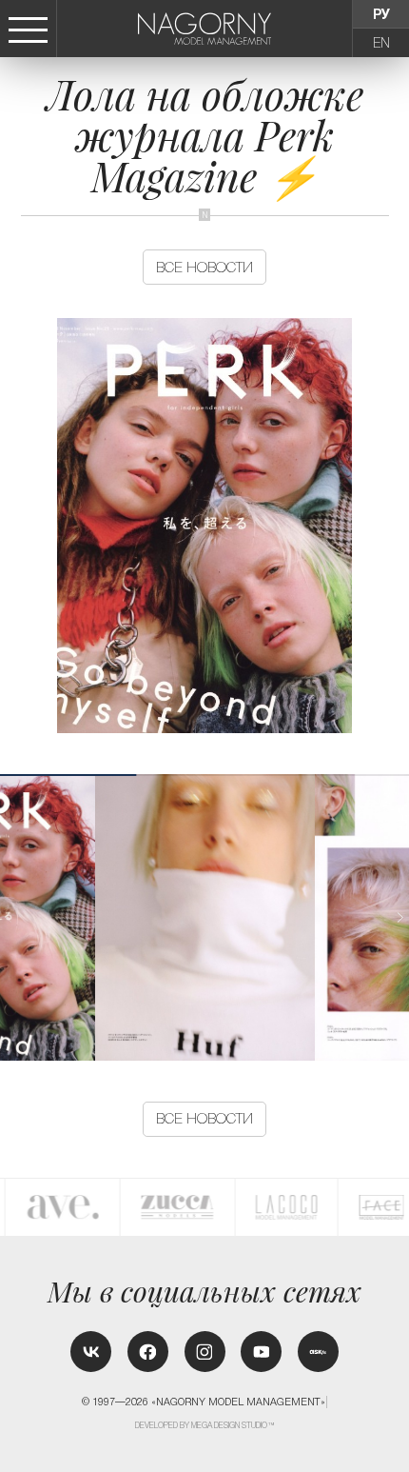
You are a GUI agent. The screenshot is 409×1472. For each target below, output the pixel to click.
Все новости (204, 267)
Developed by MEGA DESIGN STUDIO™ (205, 1425)
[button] (399, 917)
